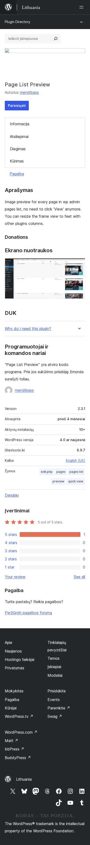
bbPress (14, 749)
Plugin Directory (17, 22)
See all (79, 576)
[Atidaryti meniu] (82, 7)
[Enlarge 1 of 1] (78, 264)
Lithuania (24, 779)
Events (54, 699)
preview (58, 481)
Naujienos (13, 651)
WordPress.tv (19, 716)
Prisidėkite (57, 691)
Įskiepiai (54, 666)
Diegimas (18, 148)
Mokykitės (14, 691)
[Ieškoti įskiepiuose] (55, 38)
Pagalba (17, 173)
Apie (8, 642)
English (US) (75, 460)
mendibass (29, 92)
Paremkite (59, 708)
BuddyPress (18, 757)
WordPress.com (21, 732)
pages (61, 471)
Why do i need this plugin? (28, 328)
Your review (15, 576)
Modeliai (55, 675)
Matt (11, 740)
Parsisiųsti (17, 105)
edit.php (47, 471)
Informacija (19, 123)
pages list (76, 471)
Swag (55, 716)
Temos (54, 658)
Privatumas (14, 667)
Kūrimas (17, 161)
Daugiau (12, 495)
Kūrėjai (11, 708)
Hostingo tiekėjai (19, 659)
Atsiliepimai (19, 136)
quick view (75, 481)
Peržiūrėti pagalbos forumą (28, 612)
